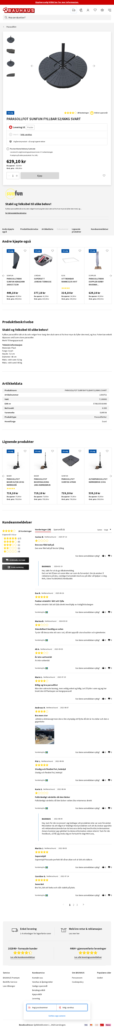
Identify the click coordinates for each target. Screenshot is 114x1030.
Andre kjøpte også (8, 230)
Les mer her (74, 933)
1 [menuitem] (70, 905)
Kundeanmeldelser (99, 229)
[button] (15, 560)
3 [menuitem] (77, 905)
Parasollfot (11, 27)
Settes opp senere (57, 1015)
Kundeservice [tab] (38, 972)
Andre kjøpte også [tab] (16, 241)
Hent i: (16, 134)
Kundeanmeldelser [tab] (17, 522)
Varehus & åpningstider (42, 982)
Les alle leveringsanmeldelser (88, 957)
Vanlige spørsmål (39, 986)
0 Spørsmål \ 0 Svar (9, 535)
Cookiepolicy (78, 982)
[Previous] (32, 66)
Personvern (77, 977)
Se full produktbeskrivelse (15, 213)
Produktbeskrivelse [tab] (17, 322)
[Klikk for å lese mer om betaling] (97, 1025)
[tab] (43, 530)
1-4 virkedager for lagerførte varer (35, 933)
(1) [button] (19, 545)
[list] (73, 735)
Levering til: (19, 127)
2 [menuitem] (73, 905)
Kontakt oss (37, 977)
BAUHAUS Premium (11, 977)
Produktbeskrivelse (29, 229)
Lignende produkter (76, 230)
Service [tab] (6, 972)
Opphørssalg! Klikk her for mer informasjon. (57, 2)
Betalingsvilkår (38, 990)
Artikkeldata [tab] (12, 383)
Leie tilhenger (9, 986)
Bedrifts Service (10, 982)
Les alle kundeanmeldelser (22, 957)
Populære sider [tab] (104, 972)
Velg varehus (26, 134)
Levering (36, 998)
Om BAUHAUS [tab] (78, 972)
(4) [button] (19, 551)
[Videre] (94, 66)
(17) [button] (19, 538)
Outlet (100, 977)
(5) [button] (19, 541)
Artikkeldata (47, 229)
